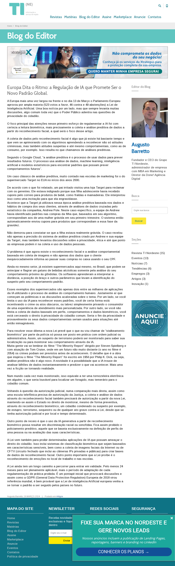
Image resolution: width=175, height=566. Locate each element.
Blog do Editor (89, 17)
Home (9, 26)
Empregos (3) (141, 273)
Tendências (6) (141, 268)
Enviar (66, 540)
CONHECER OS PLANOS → (123, 551)
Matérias (70, 17)
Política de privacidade (22, 556)
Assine (106, 17)
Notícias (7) (139, 263)
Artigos (59, 496)
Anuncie (139, 17)
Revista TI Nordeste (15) (148, 253)
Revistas (56, 17)
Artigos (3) (139, 278)
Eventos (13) (140, 258)
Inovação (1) (140, 284)
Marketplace (123, 17)
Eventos (12, 548)
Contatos (154, 17)
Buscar (139, 221)
